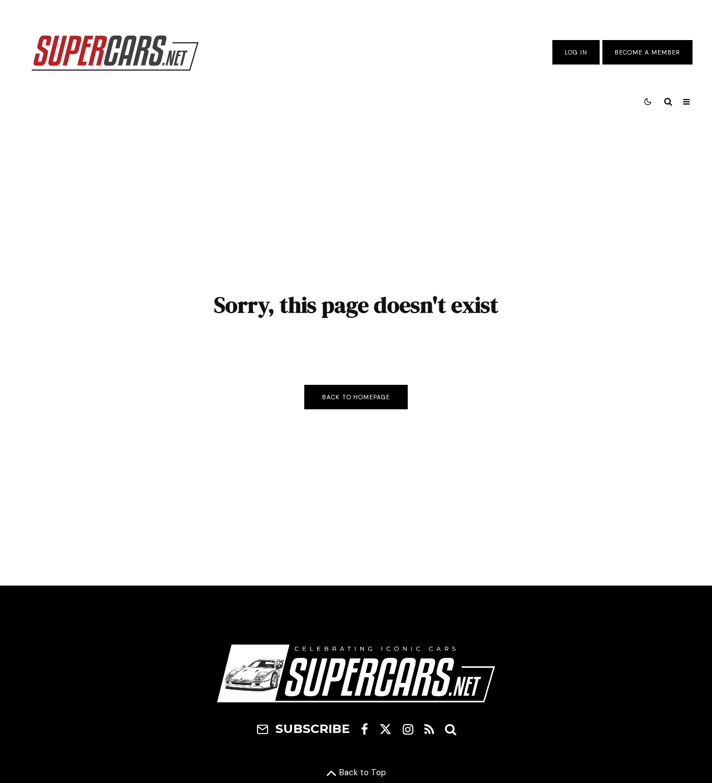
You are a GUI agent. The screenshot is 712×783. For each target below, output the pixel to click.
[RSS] (429, 729)
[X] (385, 729)
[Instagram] (408, 729)
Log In (576, 52)
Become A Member (647, 52)
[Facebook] (364, 729)
